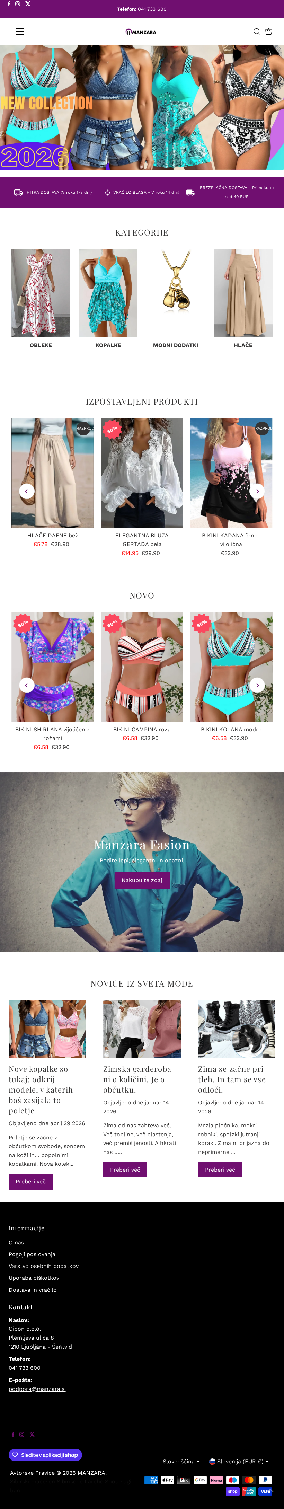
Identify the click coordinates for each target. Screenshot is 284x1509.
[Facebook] (9, 9)
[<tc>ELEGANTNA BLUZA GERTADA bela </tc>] (142, 473)
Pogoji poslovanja (32, 1254)
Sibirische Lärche (80, 1481)
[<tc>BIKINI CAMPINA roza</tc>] (142, 667)
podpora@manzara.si (37, 1389)
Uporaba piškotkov (34, 1277)
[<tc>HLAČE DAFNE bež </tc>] (52, 473)
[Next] (257, 491)
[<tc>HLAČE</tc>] (243, 293)
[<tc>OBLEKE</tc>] (40, 293)
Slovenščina (179, 1461)
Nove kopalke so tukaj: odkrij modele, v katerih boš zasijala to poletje (41, 1089)
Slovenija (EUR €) (240, 1461)
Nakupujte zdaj (142, 880)
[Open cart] (268, 31)
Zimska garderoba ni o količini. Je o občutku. (137, 1079)
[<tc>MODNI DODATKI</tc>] (175, 293)
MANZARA (91, 1473)
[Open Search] (257, 31)
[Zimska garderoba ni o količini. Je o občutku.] (142, 1029)
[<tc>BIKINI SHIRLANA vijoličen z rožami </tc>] (52, 667)
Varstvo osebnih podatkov (44, 1266)
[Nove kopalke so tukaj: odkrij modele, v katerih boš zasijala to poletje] (47, 1029)
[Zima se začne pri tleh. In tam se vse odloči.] (237, 1029)
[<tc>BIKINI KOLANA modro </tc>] (231, 667)
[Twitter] (28, 9)
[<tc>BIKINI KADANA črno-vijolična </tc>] (231, 473)
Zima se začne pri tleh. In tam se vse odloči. (232, 1079)
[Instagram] (18, 9)
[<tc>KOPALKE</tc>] (108, 293)
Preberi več (31, 1181)
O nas (16, 1242)
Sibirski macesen (32, 1481)
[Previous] (27, 491)
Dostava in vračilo (33, 1290)
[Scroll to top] (270, 1495)
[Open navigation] (42, 31)
